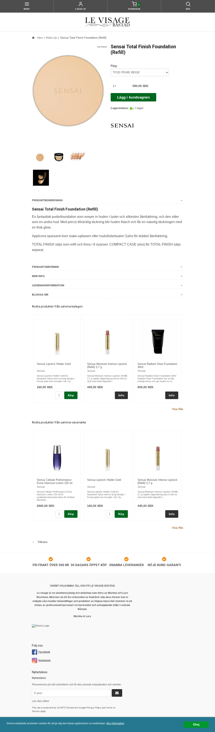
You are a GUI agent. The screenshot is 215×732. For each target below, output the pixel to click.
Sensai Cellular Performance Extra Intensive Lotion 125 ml (54, 481)
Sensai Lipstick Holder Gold (54, 363)
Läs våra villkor (40, 701)
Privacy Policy (94, 707)
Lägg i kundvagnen (133, 97)
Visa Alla (177, 409)
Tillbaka (41, 542)
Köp (71, 395)
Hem (40, 37)
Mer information (115, 723)
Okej (196, 724)
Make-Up (52, 37)
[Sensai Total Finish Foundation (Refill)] (102, 46)
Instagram (44, 660)
